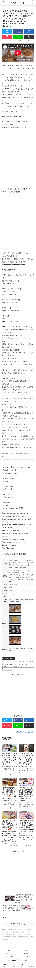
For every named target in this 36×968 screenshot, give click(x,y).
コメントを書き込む (18, 924)
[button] (32, 481)
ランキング (9, 953)
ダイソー (10, 956)
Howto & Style (8, 669)
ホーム (10, 950)
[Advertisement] (18, 694)
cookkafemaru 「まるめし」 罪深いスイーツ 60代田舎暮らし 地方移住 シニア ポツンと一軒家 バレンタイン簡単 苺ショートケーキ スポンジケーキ (17, 664)
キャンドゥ (26, 956)
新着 (26, 950)
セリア (26, 953)
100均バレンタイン (9, 658)
